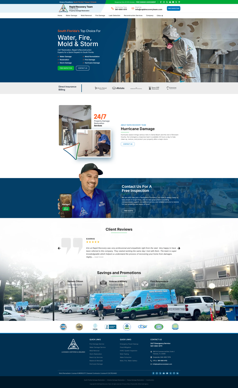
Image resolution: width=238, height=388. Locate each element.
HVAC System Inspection (128, 351)
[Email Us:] (133, 8)
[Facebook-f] (161, 2)
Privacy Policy (126, 384)
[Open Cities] (162, 15)
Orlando (93, 2)
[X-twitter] (176, 2)
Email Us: (138, 7)
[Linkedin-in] (177, 373)
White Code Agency (143, 384)
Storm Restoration (96, 354)
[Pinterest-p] (179, 2)
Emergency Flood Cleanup (129, 344)
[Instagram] (164, 2)
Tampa (86, 2)
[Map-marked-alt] (170, 2)
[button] (59, 248)
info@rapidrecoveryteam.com (148, 9)
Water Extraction (125, 357)
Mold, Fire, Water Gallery (128, 361)
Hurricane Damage (96, 364)
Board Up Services (96, 357)
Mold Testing (124, 354)
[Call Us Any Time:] (112, 8)
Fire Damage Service (97, 344)
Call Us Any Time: (121, 7)
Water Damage (71, 15)
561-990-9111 (121, 9)
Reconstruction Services (133, 15)
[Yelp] (167, 2)
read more (98, 257)
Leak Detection (114, 15)
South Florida (78, 2)
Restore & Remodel (96, 361)
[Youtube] (173, 2)
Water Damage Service (98, 347)
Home (60, 15)
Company (149, 15)
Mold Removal (86, 15)
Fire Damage (100, 15)
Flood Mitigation (125, 347)
